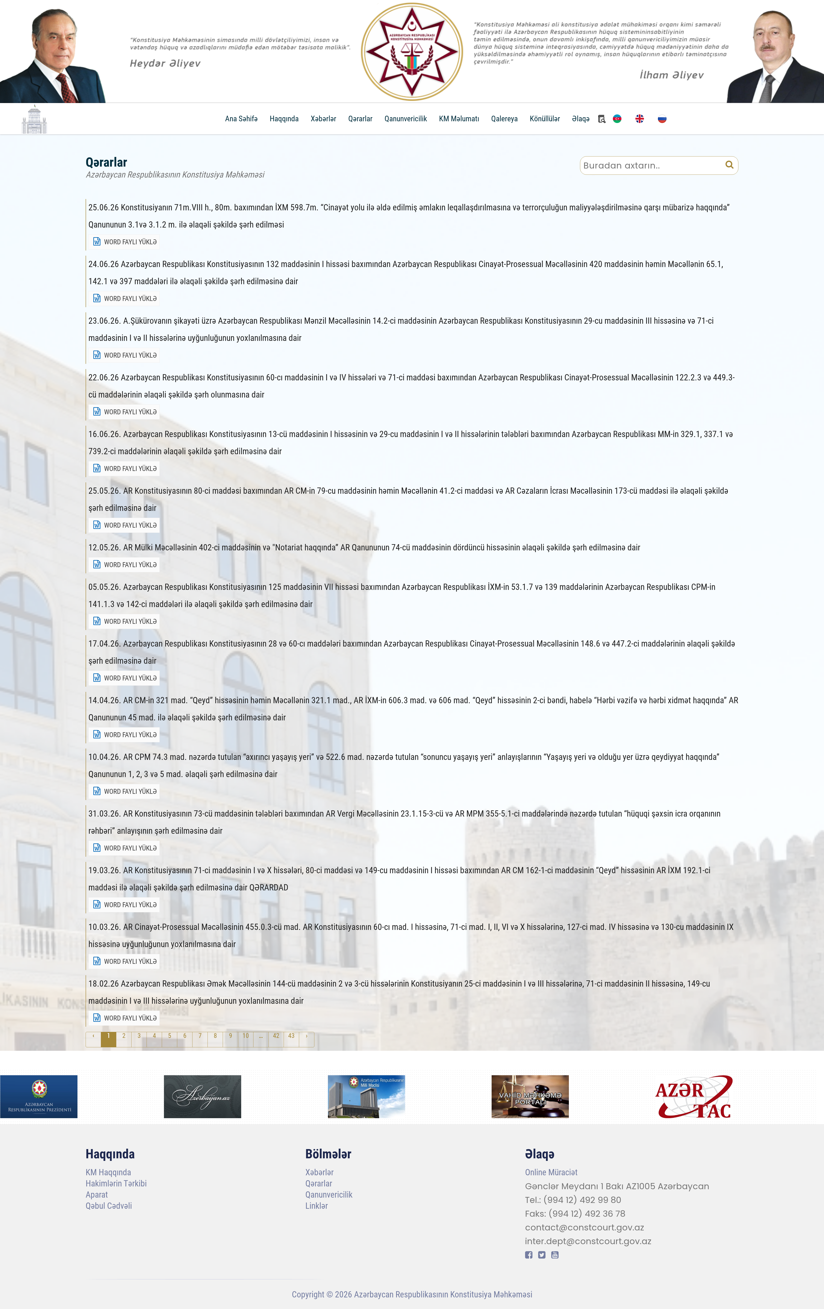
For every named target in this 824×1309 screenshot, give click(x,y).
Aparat (97, 1195)
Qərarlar (360, 118)
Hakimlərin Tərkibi (116, 1184)
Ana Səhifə (241, 118)
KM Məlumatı (459, 118)
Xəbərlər (323, 118)
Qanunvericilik (406, 118)
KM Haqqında (108, 1172)
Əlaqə (581, 118)
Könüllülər (545, 118)
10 (245, 1035)
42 (276, 1035)
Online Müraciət (551, 1172)
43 (291, 1035)
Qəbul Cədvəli (109, 1206)
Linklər (316, 1206)
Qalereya (504, 118)
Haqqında (284, 118)
